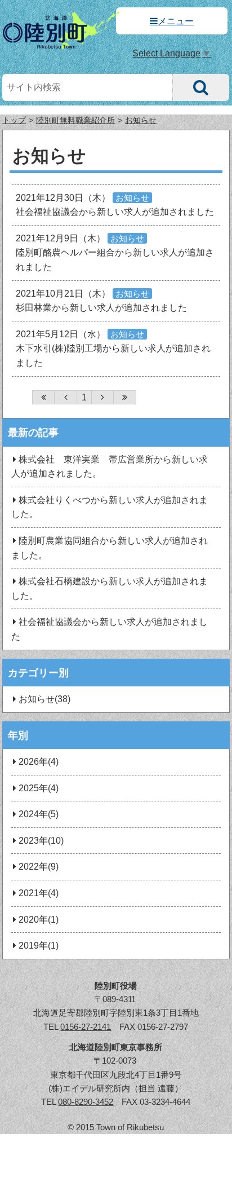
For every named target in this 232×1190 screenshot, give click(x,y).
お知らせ (141, 120)
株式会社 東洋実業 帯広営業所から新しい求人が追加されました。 (109, 467)
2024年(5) (39, 814)
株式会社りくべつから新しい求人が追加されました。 (109, 507)
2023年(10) (41, 840)
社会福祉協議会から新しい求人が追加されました (109, 629)
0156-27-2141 (85, 1027)
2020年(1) (39, 919)
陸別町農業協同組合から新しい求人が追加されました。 (109, 548)
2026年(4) (39, 761)
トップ (14, 120)
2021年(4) (39, 893)
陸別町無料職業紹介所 (75, 120)
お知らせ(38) (44, 699)
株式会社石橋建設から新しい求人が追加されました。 (109, 588)
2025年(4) (39, 788)
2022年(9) (39, 866)
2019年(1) (39, 945)
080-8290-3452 (85, 1102)
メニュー (176, 21)
